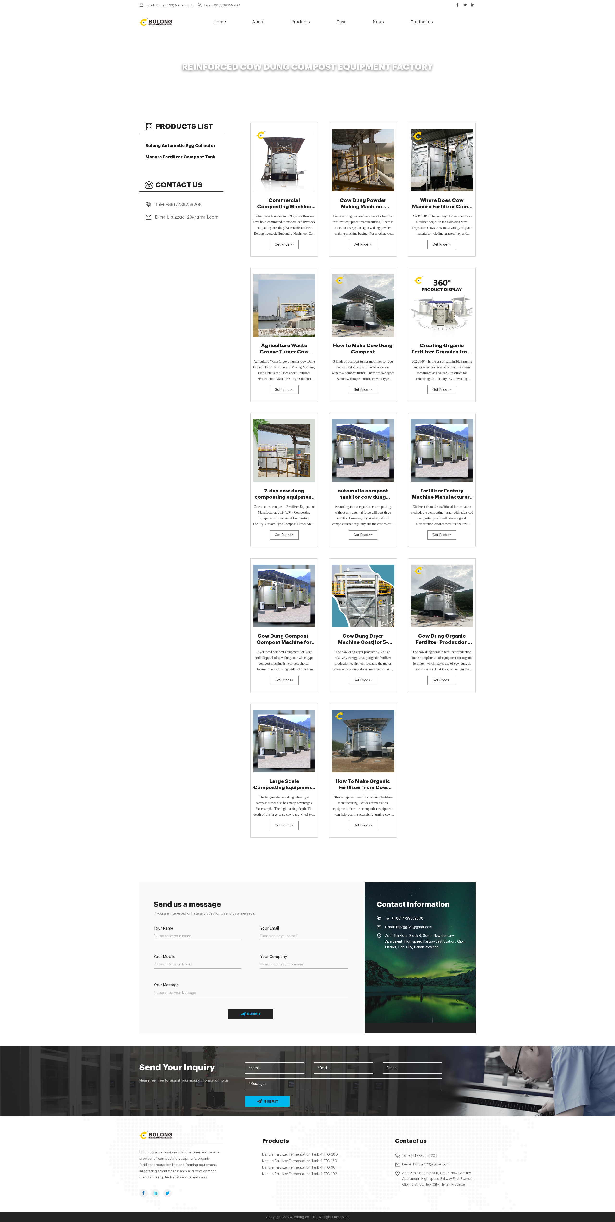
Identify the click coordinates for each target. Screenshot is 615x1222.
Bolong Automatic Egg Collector (180, 146)
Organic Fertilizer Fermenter (278, 75)
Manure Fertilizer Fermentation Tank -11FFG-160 (299, 1161)
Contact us (421, 22)
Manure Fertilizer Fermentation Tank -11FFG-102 (299, 1174)
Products (300, 22)
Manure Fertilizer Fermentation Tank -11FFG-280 (300, 1154)
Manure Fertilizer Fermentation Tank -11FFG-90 (299, 1167)
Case (341, 22)
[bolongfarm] (155, 22)
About (258, 22)
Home (219, 22)
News (378, 22)
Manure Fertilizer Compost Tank (180, 157)
